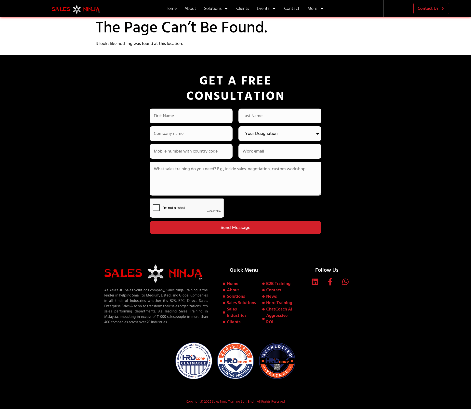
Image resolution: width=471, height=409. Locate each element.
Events (263, 8)
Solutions (213, 8)
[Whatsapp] (345, 281)
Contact (292, 8)
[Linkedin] (315, 281)
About (190, 8)
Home (171, 8)
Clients (242, 8)
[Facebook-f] (330, 281)
